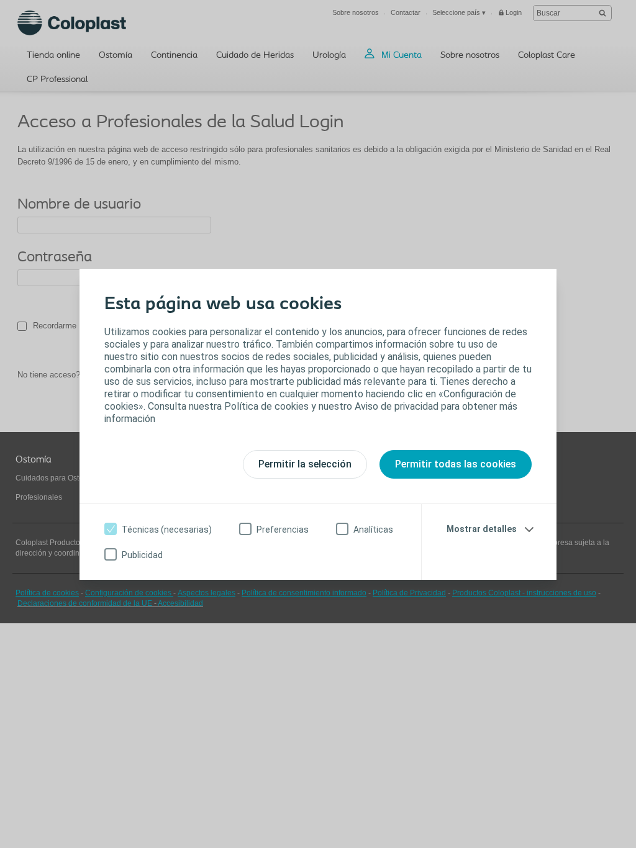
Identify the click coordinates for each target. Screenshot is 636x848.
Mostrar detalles (482, 529)
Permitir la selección (305, 464)
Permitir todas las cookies (455, 464)
